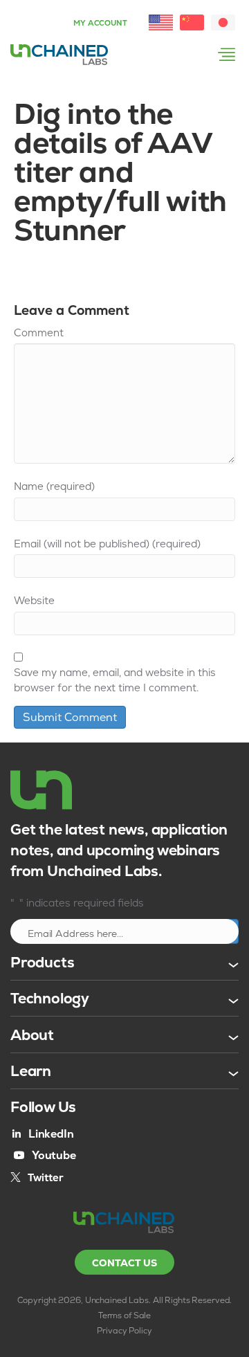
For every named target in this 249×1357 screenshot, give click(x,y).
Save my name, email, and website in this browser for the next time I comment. (115, 680)
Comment (39, 332)
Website (34, 600)
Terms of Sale (124, 1315)
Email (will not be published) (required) (107, 543)
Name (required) (54, 486)
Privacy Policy (124, 1330)
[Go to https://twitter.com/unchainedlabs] (37, 1177)
